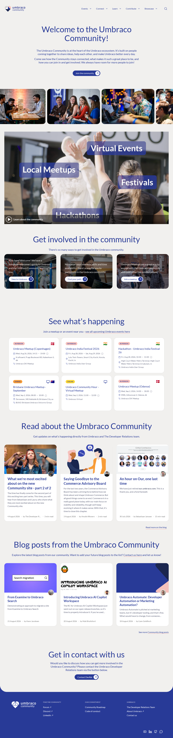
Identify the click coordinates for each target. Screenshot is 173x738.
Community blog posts (158, 632)
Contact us (132, 715)
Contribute (131, 8)
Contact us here (132, 555)
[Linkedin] (150, 733)
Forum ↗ (47, 707)
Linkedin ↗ (48, 715)
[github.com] (155, 733)
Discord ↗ (48, 711)
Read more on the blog (156, 527)
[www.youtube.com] (145, 733)
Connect (100, 8)
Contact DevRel (84, 677)
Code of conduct (92, 711)
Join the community (85, 73)
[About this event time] (47, 353)
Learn (115, 8)
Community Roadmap (95, 707)
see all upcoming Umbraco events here (107, 331)
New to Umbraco (19, 279)
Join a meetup (130, 279)
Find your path (74, 279)
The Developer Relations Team (141, 707)
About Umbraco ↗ (135, 711)
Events (84, 8)
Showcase (149, 8)
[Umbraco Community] (15, 9)
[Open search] (166, 9)
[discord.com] (161, 733)
